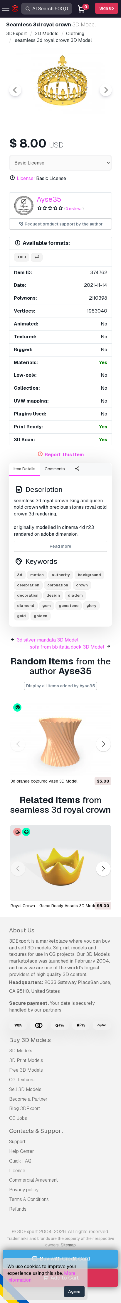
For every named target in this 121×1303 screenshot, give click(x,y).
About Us (21, 930)
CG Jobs (18, 1118)
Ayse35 (49, 199)
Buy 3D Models (30, 1040)
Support (17, 1142)
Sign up (106, 8)
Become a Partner (28, 1099)
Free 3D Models (26, 1070)
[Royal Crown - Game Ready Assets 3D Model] (60, 863)
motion (37, 574)
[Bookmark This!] (103, 768)
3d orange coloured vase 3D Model (44, 781)
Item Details (25, 468)
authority (61, 574)
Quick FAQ (20, 1161)
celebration (28, 585)
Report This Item (64, 455)
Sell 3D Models (25, 1089)
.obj (21, 257)
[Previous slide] (15, 90)
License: (26, 178)
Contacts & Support (36, 1131)
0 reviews (74, 208)
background (89, 574)
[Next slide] (106, 90)
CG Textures (22, 1080)
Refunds (17, 1209)
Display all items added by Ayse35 (60, 685)
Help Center (21, 1151)
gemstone (68, 605)
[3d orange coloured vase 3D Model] (60, 738)
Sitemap (68, 1245)
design (53, 595)
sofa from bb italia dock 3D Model (67, 647)
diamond (25, 605)
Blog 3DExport (24, 1108)
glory (91, 605)
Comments (55, 468)
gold (21, 615)
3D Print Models (26, 1060)
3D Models (20, 1051)
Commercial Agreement (33, 1180)
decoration (27, 595)
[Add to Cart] (90, 768)
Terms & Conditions (29, 1199)
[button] (103, 744)
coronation (57, 585)
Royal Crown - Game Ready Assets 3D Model (54, 905)
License (17, 1171)
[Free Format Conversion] (36, 257)
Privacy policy (23, 1190)
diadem (75, 595)
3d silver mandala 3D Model (47, 640)
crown (82, 585)
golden (40, 615)
